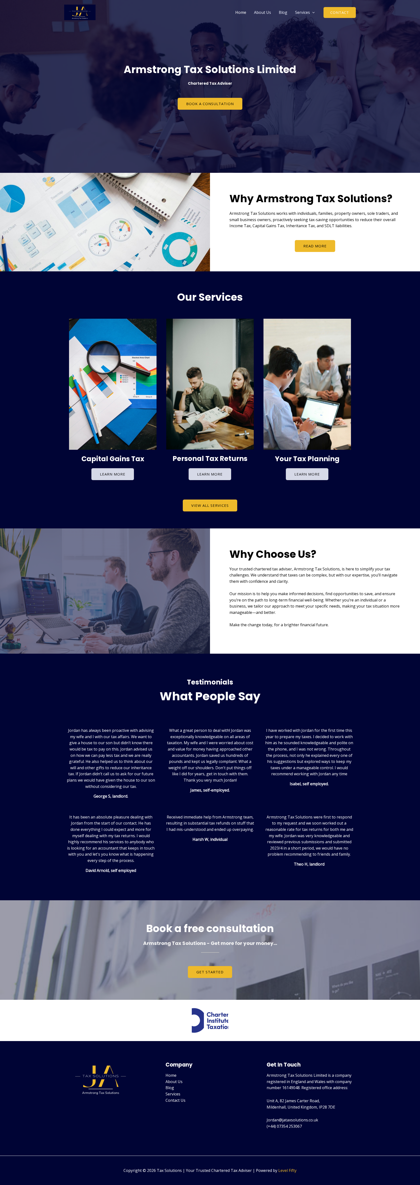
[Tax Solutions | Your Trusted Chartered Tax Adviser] (80, 12)
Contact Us (175, 1100)
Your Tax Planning (307, 459)
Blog (283, 12)
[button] (312, 12)
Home (240, 12)
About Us (262, 12)
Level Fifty (287, 1170)
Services (302, 12)
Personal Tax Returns (210, 458)
